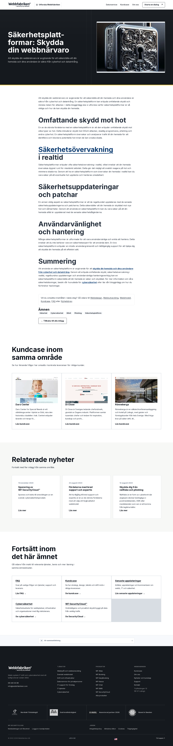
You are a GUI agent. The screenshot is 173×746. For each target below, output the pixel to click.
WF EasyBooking (102, 678)
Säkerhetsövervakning (75, 149)
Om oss (135, 5)
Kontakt (137, 685)
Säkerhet (43, 313)
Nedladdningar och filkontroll (19, 729)
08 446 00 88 (13, 683)
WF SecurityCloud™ (76, 604)
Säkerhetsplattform (93, 313)
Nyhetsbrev (66, 301)
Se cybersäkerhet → (26, 616)
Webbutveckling (111, 298)
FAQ (53, 301)
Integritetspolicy (96, 729)
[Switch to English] (116, 739)
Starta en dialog (154, 5)
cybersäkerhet (89, 282)
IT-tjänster (61, 688)
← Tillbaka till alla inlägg (52, 321)
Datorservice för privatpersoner (69, 681)
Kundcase (124, 5)
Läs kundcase (23, 424)
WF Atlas (99, 671)
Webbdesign (96, 298)
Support (137, 681)
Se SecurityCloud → (75, 616)
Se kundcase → (73, 593)
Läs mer (22, 510)
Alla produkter (101, 695)
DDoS (69, 313)
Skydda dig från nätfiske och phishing (131, 488)
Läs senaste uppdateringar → (130, 593)
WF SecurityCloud (103, 692)
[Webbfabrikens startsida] (19, 5)
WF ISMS (99, 688)
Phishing (78, 313)
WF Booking (100, 674)
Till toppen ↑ (160, 738)
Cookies (121, 729)
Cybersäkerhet (57, 313)
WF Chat (99, 685)
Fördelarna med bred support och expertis (81, 488)
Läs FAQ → (21, 593)
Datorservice (111, 5)
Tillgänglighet (132, 729)
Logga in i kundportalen (41, 729)
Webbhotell (125, 298)
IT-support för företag (66, 685)
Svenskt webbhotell (65, 674)
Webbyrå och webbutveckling (69, 671)
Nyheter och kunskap (142, 678)
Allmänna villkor (110, 729)
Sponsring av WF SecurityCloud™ (29, 488)
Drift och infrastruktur (65, 678)
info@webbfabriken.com (17, 686)
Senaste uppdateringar (128, 580)
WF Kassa (100, 681)
